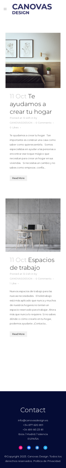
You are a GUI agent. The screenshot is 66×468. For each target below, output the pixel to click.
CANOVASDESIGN (21, 122)
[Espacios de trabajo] (33, 225)
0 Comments (44, 122)
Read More (18, 178)
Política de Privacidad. (47, 461)
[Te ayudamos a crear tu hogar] (33, 60)
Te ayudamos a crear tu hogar (31, 103)
